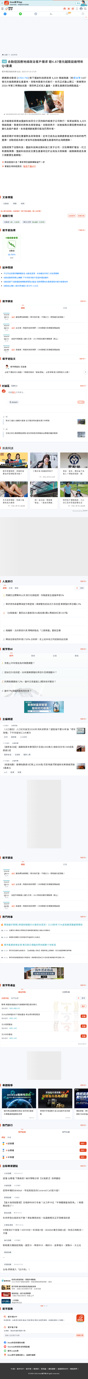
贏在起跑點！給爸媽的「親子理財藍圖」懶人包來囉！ (23, 211)
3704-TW (23, 77)
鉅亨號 (28, 1369)
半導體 (11, 1157)
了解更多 (81, 230)
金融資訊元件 (63, 1369)
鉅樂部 (36, 1369)
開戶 (83, 1006)
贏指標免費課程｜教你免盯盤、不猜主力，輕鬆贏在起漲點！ (38, 317)
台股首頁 (72, 216)
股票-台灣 (13, 1018)
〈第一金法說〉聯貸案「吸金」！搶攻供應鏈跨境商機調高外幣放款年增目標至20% (43, 501)
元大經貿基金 (6, 1024)
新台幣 (77, 77)
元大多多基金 (6, 1034)
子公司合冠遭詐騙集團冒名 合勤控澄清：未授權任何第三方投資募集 (31, 273)
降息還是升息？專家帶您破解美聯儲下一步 (25, 161)
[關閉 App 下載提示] (2, 3)
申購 (83, 1016)
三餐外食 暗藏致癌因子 (43, 471)
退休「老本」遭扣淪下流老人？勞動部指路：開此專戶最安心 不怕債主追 (73, 472)
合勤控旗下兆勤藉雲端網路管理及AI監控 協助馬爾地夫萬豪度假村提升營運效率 (35, 281)
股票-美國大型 (15, 1008)
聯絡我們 (73, 1369)
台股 (6, 55)
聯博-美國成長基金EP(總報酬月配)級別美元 (19, 1004)
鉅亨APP (20, 1369)
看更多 (82, 301)
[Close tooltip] (81, 20)
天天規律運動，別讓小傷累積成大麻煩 (13, 501)
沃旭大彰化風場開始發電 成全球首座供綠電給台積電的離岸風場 (32, 433)
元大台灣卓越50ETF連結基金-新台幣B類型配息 (20, 1014)
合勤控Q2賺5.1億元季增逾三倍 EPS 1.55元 (20, 285)
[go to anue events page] (77, 8)
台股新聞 (14, 55)
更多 (82, 588)
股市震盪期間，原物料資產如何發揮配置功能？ (13, 472)
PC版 (13, 1369)
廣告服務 (51, 1369)
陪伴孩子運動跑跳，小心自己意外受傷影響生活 (73, 501)
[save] (67, 14)
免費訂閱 (79, 1335)
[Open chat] (83, 13)
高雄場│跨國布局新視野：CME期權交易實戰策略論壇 (36, 349)
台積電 (11, 1150)
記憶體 (11, 1143)
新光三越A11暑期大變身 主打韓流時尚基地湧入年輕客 (28, 420)
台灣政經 (14, 725)
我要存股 (81, 216)
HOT (13, 317)
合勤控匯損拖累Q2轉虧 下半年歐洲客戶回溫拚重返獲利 (25, 277)
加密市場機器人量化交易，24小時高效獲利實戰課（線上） (35, 338)
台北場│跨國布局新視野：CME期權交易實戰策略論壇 (36, 327)
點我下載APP (29, 166)
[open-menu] (2, 9)
